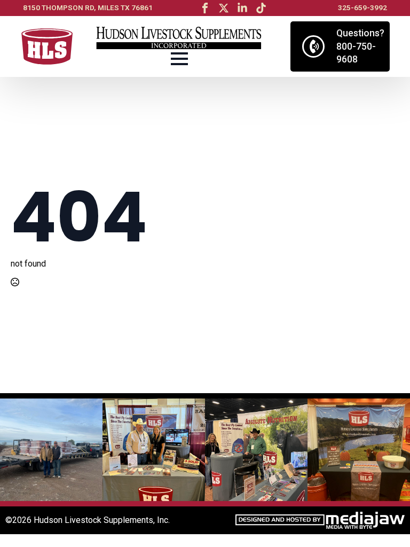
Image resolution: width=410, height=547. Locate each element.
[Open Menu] (179, 58)
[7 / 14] (153, 449)
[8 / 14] (256, 449)
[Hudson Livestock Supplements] (47, 46)
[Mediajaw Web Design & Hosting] (320, 520)
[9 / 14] (359, 449)
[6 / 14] (51, 449)
